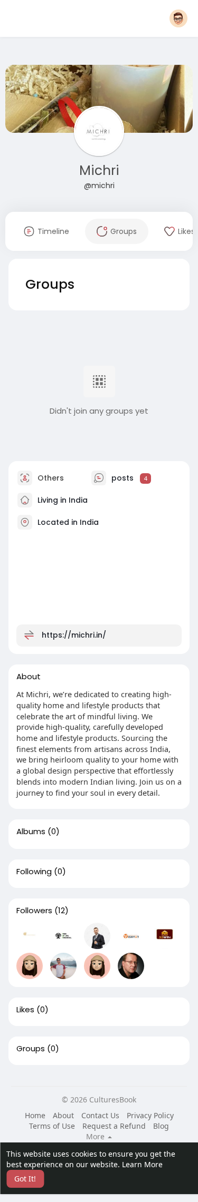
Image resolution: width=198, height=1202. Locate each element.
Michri (99, 170)
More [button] (96, 1136)
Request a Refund (114, 1126)
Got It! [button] (25, 1179)
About (63, 1115)
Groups (30, 1048)
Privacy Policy (150, 1115)
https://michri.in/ (74, 635)
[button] (178, 18)
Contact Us (100, 1115)
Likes (25, 1009)
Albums (30, 831)
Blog (161, 1126)
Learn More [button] (142, 1164)
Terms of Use (52, 1126)
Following (34, 871)
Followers (34, 910)
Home (35, 1115)
